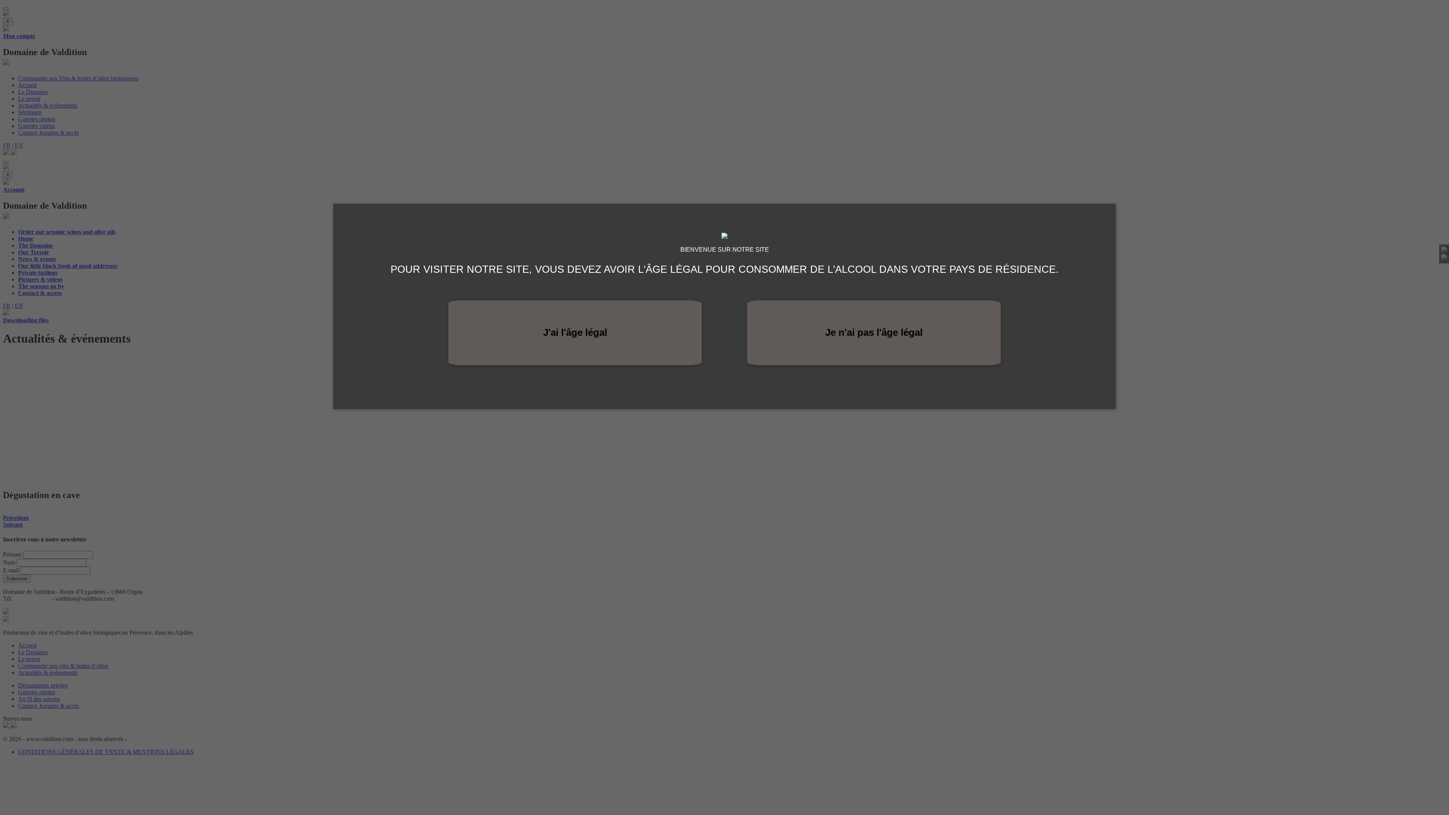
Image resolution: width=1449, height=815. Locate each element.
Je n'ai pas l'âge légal (874, 332)
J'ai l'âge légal (575, 332)
